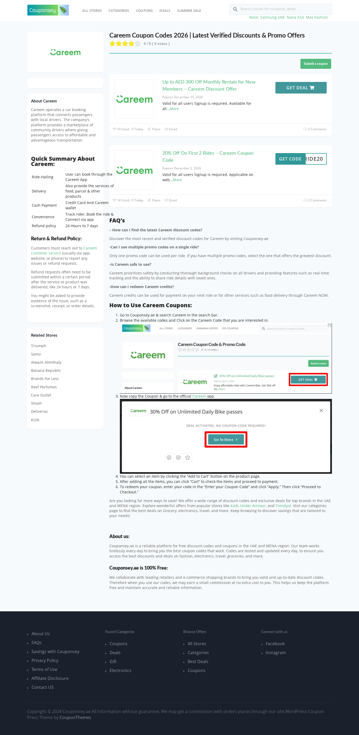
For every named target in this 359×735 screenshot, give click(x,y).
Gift (113, 661)
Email (172, 129)
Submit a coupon (316, 63)
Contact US (43, 687)
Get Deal (298, 88)
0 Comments (317, 129)
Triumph (38, 345)
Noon (254, 17)
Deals (165, 10)
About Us (41, 634)
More (174, 108)
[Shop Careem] (65, 51)
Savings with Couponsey (55, 651)
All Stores (92, 10)
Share (155, 129)
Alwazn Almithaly (46, 362)
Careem (199, 396)
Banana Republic (46, 370)
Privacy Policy (45, 660)
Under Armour (253, 505)
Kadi (234, 505)
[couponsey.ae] (48, 10)
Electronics (120, 670)
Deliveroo (39, 411)
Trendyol (283, 505)
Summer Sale (189, 10)
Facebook (275, 644)
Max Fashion (317, 17)
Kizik (35, 419)
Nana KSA (295, 17)
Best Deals (198, 661)
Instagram (276, 652)
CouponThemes (75, 717)
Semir (36, 354)
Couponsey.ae (124, 568)
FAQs (37, 642)
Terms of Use (44, 669)
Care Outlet (41, 395)
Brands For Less (45, 378)
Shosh (36, 403)
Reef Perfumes (44, 386)
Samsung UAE (272, 17)
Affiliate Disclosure (50, 678)
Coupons (144, 10)
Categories (119, 10)
